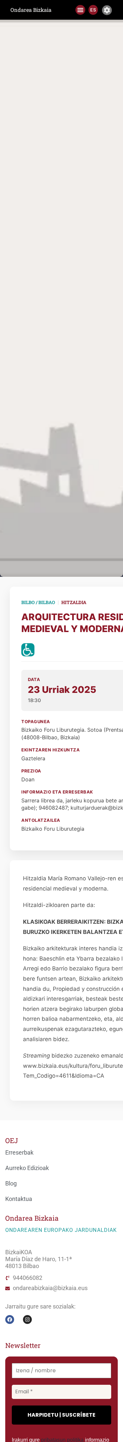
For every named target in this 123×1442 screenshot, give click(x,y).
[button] (80, 10)
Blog (11, 1183)
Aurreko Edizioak (27, 1168)
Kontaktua (18, 1199)
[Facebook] (9, 1319)
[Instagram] (27, 1319)
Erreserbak (19, 1152)
